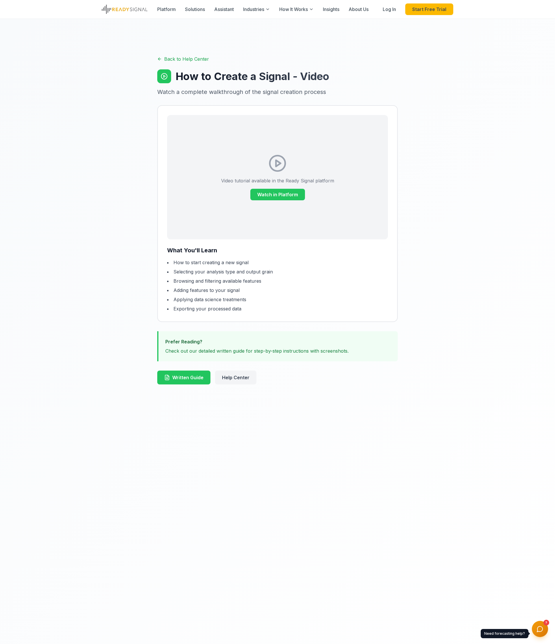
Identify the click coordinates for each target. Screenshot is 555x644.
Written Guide (188, 377)
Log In (389, 9)
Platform (166, 9)
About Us (359, 9)
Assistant (224, 9)
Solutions (195, 9)
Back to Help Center (186, 59)
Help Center (235, 377)
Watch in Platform (277, 194)
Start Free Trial (429, 9)
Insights (331, 9)
